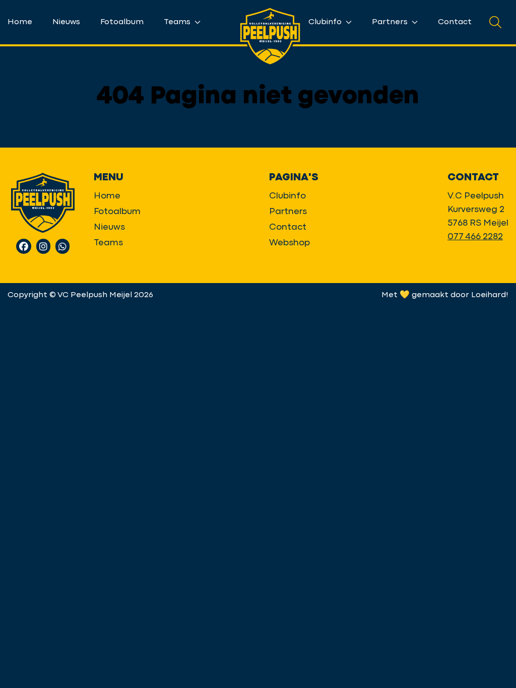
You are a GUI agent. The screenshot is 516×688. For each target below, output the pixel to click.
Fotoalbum (122, 22)
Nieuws (66, 22)
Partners (391, 22)
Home (20, 22)
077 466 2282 (475, 237)
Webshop (289, 243)
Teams (178, 22)
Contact (455, 22)
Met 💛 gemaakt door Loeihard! (444, 295)
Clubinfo (326, 22)
